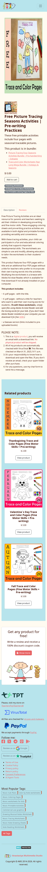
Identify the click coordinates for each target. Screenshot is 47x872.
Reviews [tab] (23, 210)
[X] (9, 742)
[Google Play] (28, 742)
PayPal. (33, 732)
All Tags (6, 833)
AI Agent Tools (12, 777)
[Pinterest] (21, 742)
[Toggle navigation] (40, 5)
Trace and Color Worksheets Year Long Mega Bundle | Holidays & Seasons (24, 164)
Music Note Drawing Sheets (15, 822)
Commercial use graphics (14, 809)
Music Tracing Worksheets (14, 818)
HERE (21, 317)
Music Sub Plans (10, 792)
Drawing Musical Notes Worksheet (18, 814)
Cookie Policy (12, 765)
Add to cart (12, 179)
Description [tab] (9, 210)
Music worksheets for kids (14, 801)
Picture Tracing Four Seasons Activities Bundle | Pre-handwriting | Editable (25, 155)
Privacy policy (12, 768)
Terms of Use (12, 762)
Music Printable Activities (14, 805)
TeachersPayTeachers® (13, 705)
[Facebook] (3, 742)
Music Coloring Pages (12, 796)
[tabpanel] (23, 271)
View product (23, 457)
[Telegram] (15, 742)
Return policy (12, 771)
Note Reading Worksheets (14, 826)
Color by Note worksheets (30, 792)
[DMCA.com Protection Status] (23, 847)
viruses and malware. (34, 719)
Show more (24, 653)
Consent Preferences (15, 774)
